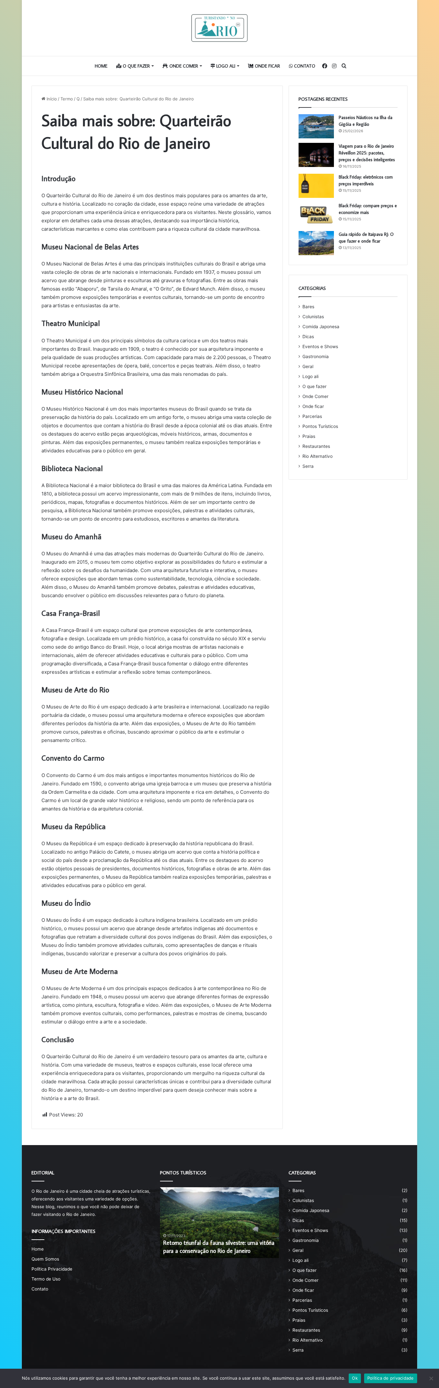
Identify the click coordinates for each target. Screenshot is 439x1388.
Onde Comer (183, 66)
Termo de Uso (45, 1279)
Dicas (308, 336)
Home (101, 66)
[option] (219, 1222)
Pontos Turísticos (320, 426)
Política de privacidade (390, 1378)
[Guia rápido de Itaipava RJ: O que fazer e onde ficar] (316, 243)
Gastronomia (315, 356)
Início (51, 98)
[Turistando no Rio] (219, 28)
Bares (308, 306)
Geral (307, 366)
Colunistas (313, 316)
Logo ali (225, 66)
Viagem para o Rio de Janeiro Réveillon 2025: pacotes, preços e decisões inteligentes (367, 152)
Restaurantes (316, 446)
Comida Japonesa (320, 326)
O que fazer (135, 66)
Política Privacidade (51, 1269)
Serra (308, 466)
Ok (355, 1378)
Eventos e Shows (320, 346)
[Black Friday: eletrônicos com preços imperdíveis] (316, 186)
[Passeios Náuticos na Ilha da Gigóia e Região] (316, 126)
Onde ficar (267, 66)
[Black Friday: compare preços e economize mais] (316, 214)
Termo (66, 98)
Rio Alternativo (317, 456)
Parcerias (312, 416)
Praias (308, 436)
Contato (304, 66)
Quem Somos (45, 1259)
